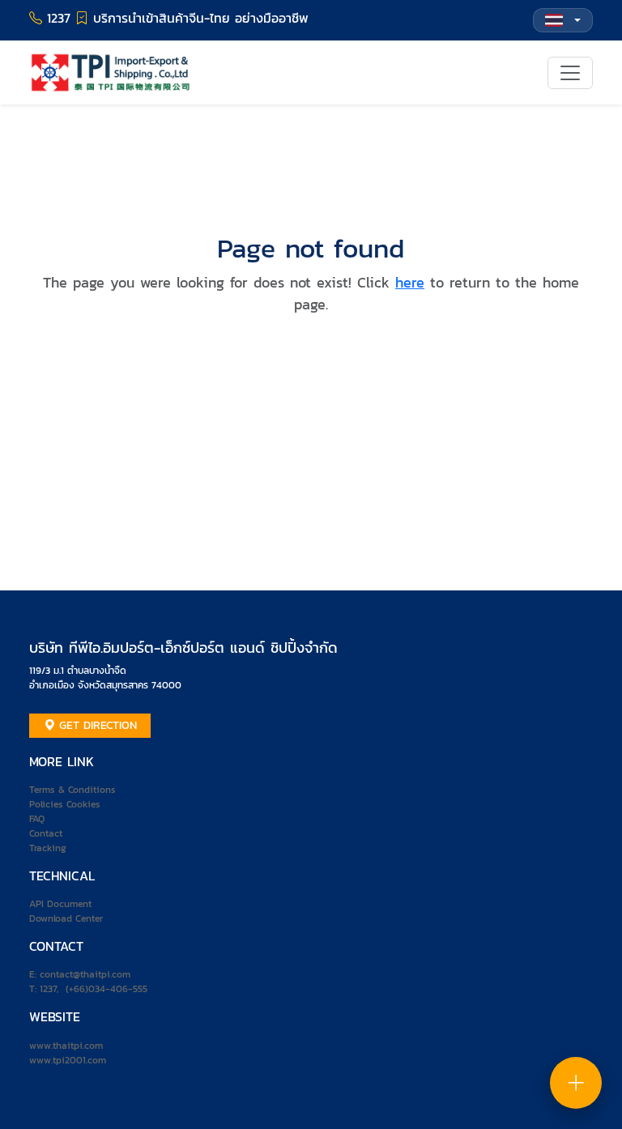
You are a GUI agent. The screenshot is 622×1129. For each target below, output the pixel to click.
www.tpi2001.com (67, 1060)
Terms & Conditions (72, 789)
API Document (60, 904)
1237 (48, 989)
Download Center (66, 918)
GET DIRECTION (96, 725)
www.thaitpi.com (66, 1045)
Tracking (47, 848)
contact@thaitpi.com (85, 974)
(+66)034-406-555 (106, 989)
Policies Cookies (64, 804)
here (409, 282)
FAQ (37, 819)
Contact (45, 833)
